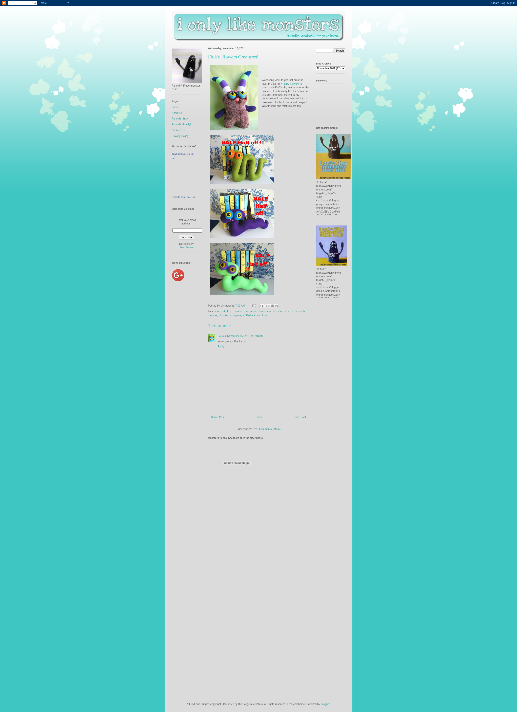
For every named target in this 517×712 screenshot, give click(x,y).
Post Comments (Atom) (267, 429)
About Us (177, 112)
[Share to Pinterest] (277, 306)
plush (294, 311)
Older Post (299, 417)
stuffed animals (252, 315)
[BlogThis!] (265, 306)
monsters (283, 311)
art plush (227, 311)
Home (259, 417)
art (218, 311)
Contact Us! (179, 130)
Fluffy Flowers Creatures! (233, 56)
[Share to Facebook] (273, 306)
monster (271, 311)
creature (238, 311)
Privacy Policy (180, 136)
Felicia (222, 335)
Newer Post (218, 417)
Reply (221, 346)
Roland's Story (180, 118)
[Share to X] (269, 306)
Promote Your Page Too (183, 197)
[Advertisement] (188, 353)
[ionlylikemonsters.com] (184, 193)
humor (262, 311)
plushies (224, 315)
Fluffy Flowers (291, 83)
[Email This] (261, 306)
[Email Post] (254, 305)
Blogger (325, 704)
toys (264, 315)
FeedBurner (186, 247)
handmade (251, 311)
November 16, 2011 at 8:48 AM (245, 335)
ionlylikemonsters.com (182, 154)
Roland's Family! (181, 124)
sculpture (235, 315)
